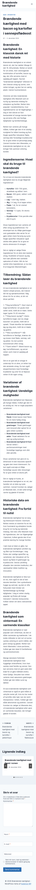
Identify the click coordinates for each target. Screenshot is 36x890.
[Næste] (30, 766)
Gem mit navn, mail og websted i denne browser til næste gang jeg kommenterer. (17, 862)
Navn (7, 834)
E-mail (7, 844)
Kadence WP (26, 884)
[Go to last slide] (5, 766)
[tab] (15, 777)
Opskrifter (12, 15)
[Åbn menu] (32, 4)
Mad (4, 15)
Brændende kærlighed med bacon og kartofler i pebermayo (8, 730)
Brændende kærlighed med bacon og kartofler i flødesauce (28, 730)
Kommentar (8, 801)
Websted (7, 854)
